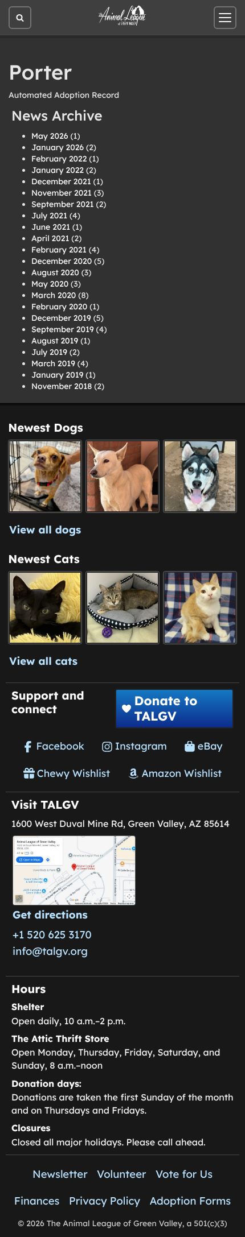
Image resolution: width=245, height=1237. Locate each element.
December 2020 (61, 261)
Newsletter (60, 1174)
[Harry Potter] (44, 607)
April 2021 (50, 238)
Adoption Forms (190, 1200)
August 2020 (55, 272)
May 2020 (49, 284)
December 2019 (61, 318)
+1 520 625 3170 (52, 934)
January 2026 (57, 147)
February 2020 (59, 306)
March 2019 (53, 363)
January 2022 (57, 170)
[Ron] (199, 607)
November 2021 (61, 193)
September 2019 (62, 329)
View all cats (43, 661)
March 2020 (53, 295)
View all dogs (45, 529)
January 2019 (57, 375)
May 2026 (49, 136)
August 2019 (54, 341)
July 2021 (49, 215)
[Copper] (44, 476)
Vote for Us (184, 1174)
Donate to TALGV (165, 708)
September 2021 (62, 204)
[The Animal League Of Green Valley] (122, 16)
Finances (37, 1200)
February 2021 (59, 250)
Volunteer (121, 1174)
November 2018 (61, 386)
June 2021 (50, 227)
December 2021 (61, 181)
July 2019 (49, 352)
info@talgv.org (50, 951)
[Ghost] (122, 476)
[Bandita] (199, 476)
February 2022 (59, 159)
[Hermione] (122, 607)
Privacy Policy (104, 1200)
